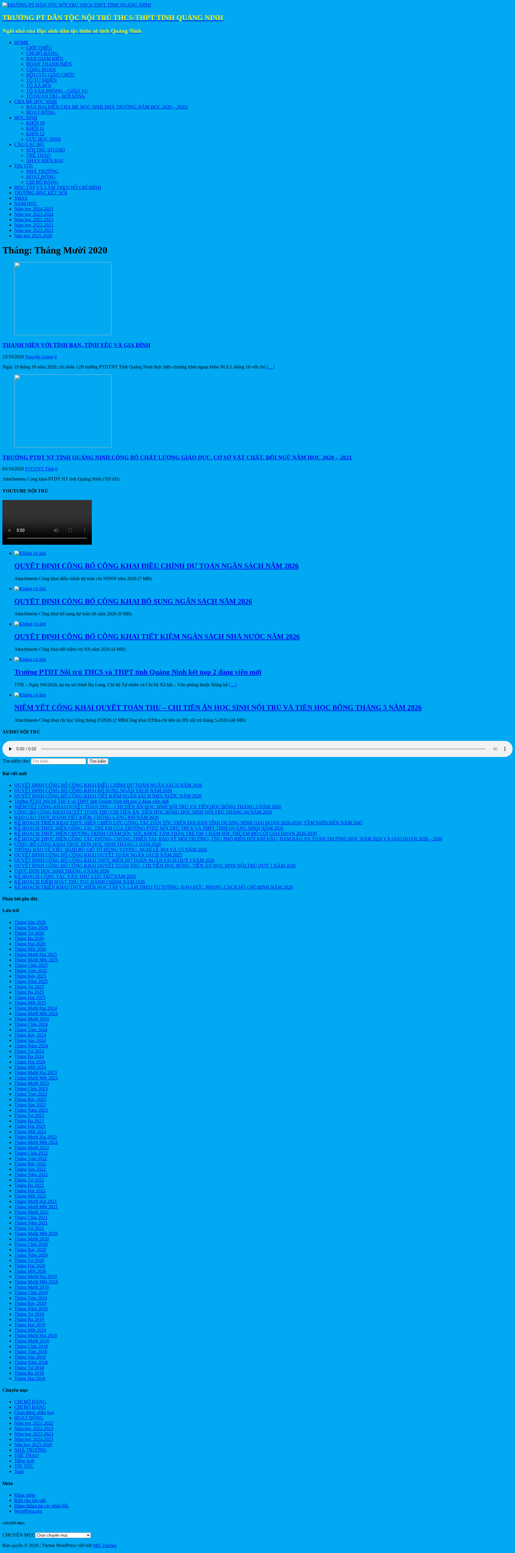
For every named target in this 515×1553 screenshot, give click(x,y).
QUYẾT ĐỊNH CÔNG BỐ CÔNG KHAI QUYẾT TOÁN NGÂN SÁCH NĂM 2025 (98, 854)
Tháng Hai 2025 (29, 997)
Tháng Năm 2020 (31, 1255)
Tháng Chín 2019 (31, 1292)
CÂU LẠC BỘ (29, 144)
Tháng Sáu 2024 (30, 1040)
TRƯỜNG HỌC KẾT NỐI (40, 192)
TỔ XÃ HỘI (38, 85)
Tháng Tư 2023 (29, 1115)
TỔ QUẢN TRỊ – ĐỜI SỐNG (55, 96)
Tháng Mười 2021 (31, 1212)
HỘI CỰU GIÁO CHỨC (50, 74)
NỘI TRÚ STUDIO (45, 149)
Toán (19, 1471)
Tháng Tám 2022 (30, 1158)
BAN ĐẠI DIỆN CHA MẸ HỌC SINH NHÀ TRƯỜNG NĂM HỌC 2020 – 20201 (107, 106)
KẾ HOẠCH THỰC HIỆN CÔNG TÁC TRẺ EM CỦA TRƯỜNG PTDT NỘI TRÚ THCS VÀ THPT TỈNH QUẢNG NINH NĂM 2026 (148, 828)
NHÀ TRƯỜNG (42, 171)
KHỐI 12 (35, 133)
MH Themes (105, 1545)
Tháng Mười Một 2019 (36, 1281)
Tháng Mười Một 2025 (36, 959)
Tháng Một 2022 (30, 1196)
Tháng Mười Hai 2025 (35, 954)
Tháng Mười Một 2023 (36, 1077)
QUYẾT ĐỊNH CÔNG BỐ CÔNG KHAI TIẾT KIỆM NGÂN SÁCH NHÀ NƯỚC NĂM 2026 (107, 795)
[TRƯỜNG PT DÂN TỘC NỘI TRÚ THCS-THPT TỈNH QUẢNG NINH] (76, 4)
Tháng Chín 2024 (31, 1024)
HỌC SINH (25, 117)
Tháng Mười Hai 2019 (35, 1276)
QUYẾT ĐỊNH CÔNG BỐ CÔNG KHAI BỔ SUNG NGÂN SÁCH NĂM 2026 (93, 790)
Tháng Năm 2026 (31, 927)
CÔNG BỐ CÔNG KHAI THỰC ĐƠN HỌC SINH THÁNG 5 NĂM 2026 (87, 844)
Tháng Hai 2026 (29, 943)
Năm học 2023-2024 (33, 214)
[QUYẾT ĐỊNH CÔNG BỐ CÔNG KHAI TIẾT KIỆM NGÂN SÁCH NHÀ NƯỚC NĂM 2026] (30, 623)
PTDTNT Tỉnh (39, 468)
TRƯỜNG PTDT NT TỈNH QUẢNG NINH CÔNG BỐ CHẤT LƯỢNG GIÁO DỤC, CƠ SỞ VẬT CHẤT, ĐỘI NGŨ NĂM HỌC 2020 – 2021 (177, 457)
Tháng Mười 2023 (31, 1083)
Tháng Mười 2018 (31, 1340)
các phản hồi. (41, 1505)
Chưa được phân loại (34, 1412)
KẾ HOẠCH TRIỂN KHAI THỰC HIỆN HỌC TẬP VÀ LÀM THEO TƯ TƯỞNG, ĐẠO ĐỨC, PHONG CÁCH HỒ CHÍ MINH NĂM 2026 (153, 887)
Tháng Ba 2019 (29, 1319)
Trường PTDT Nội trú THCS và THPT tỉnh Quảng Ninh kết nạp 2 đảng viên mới (91, 801)
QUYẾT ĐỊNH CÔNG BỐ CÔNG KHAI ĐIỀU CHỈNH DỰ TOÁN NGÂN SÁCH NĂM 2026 (108, 785)
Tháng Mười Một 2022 (36, 1142)
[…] (270, 366)
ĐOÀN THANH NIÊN (49, 63)
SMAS (20, 198)
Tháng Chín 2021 (31, 1217)
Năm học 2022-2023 (33, 219)
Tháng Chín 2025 (31, 965)
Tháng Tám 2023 (30, 1094)
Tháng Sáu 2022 (30, 1169)
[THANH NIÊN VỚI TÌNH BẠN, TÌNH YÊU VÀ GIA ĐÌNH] (62, 333)
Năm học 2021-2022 (33, 230)
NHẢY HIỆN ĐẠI (44, 160)
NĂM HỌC (25, 203)
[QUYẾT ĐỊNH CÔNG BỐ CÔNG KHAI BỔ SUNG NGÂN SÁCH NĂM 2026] (30, 588)
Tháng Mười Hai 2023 (35, 1072)
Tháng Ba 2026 (29, 938)
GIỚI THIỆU (39, 47)
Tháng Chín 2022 (31, 1153)
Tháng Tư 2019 (29, 1314)
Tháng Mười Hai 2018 (35, 1335)
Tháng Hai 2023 (29, 1126)
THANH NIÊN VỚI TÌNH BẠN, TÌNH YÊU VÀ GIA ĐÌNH (76, 345)
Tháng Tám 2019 (30, 1297)
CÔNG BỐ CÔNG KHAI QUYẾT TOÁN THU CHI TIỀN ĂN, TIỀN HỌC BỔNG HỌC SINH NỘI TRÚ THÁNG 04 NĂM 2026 (143, 812)
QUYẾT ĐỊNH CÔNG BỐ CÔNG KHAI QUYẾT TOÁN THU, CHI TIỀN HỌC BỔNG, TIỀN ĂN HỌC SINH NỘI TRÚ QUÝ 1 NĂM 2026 (155, 865)
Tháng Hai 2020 (29, 1265)
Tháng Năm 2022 (31, 1174)
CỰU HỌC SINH (43, 139)
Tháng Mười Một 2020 (36, 1233)
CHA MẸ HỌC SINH (35, 101)
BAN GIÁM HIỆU (44, 58)
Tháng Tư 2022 (29, 1179)
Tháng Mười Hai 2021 (35, 1201)
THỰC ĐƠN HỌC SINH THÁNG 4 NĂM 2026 (61, 871)
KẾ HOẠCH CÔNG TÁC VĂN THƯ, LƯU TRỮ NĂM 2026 (75, 876)
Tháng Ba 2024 (29, 1056)
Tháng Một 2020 (30, 1271)
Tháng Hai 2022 (29, 1190)
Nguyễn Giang (39, 356)
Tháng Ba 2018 (29, 1373)
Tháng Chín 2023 (31, 1088)
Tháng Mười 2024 (31, 1018)
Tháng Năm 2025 (31, 981)
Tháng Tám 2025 (30, 970)
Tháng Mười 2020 (31, 1238)
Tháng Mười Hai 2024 (35, 1008)
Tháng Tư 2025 (29, 986)
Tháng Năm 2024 (31, 1045)
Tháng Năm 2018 (31, 1362)
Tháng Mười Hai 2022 (35, 1136)
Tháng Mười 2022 (31, 1147)
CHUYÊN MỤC (18, 1534)
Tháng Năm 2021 (31, 1222)
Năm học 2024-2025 (33, 208)
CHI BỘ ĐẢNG (42, 53)
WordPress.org (28, 1511)
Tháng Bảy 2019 (30, 1303)
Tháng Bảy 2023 (30, 1099)
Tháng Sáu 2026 (30, 922)
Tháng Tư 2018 (29, 1367)
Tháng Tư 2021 (29, 1228)
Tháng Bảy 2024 (30, 1035)
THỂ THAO (38, 155)
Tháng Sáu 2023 (30, 1104)
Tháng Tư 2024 (29, 1051)
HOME (21, 42)
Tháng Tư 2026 (29, 933)
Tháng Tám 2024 (30, 1029)
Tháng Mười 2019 (31, 1287)
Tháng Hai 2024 (29, 1061)
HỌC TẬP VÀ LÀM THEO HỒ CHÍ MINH (57, 187)
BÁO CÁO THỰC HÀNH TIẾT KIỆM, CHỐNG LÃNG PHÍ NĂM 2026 (86, 817)
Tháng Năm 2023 (31, 1110)
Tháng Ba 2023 (29, 1120)
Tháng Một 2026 (30, 949)
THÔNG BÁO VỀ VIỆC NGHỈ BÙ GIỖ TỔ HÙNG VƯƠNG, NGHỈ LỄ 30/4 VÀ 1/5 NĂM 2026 (110, 849)
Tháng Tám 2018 (30, 1351)
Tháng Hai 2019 (29, 1324)
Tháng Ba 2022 (29, 1185)
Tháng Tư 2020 (29, 1260)
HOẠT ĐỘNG (40, 112)
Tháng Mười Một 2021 (36, 1206)
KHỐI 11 (35, 128)
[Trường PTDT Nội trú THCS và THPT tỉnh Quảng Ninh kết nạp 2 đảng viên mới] (30, 659)
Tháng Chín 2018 (31, 1346)
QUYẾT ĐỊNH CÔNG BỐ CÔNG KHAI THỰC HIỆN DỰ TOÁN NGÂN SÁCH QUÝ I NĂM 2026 (114, 860)
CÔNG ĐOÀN (41, 69)
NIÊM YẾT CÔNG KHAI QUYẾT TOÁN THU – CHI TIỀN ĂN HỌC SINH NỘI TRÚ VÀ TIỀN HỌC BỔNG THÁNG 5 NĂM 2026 (147, 806)
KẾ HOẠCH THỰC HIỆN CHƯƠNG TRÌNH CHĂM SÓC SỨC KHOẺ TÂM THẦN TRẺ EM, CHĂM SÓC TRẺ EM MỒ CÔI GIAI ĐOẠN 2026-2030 (165, 833)
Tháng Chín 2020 (31, 1244)
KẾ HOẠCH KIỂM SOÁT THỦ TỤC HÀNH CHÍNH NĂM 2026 (79, 881)
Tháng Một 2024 (30, 1067)
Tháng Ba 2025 (29, 992)
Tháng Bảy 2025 (30, 975)
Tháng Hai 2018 (29, 1378)
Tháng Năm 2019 (31, 1308)
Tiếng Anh (24, 1460)
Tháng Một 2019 (30, 1330)
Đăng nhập (24, 1495)
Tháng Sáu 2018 (30, 1357)
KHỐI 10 (35, 123)
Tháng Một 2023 (30, 1131)
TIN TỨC (23, 165)
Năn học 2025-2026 (33, 235)
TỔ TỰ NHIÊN (41, 80)
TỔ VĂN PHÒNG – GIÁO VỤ (57, 90)
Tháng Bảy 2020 (30, 1249)
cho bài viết (30, 1500)
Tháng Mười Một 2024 (36, 1013)
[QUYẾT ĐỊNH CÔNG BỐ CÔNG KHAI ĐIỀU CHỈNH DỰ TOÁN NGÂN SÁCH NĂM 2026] (30, 553)
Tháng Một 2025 (30, 1002)
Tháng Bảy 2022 (30, 1163)
